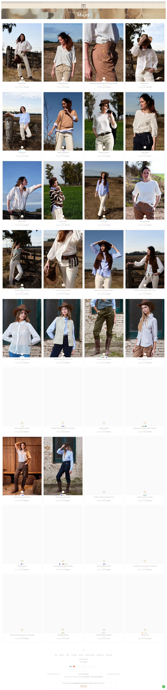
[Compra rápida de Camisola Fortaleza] (63, 78)
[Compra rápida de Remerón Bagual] (145, 216)
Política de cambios (89, 655)
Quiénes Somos (100, 655)
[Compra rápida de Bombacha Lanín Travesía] (104, 354)
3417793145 (84, 662)
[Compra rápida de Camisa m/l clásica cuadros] (145, 492)
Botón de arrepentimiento (97, 676)
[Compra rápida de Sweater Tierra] (63, 216)
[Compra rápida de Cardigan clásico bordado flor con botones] (63, 423)
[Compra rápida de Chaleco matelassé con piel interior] (104, 492)
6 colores (22, 357)
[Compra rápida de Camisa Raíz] (104, 216)
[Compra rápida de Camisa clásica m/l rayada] (145, 354)
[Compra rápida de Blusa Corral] (22, 216)
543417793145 (84, 659)
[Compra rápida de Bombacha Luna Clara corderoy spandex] (145, 423)
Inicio (70, 12)
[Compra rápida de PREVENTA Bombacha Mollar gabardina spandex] (104, 78)
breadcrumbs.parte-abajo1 (81, 12)
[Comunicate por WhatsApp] (163, 686)
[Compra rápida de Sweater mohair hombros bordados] (63, 561)
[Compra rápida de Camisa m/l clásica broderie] (22, 354)
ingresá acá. (87, 676)
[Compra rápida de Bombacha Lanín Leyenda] (63, 492)
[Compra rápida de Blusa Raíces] (22, 147)
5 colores (63, 219)
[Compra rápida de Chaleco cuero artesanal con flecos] (104, 285)
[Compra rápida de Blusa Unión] (22, 78)
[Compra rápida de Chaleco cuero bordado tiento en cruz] (145, 285)
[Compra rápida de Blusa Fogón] (145, 147)
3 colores (144, 219)
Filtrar (127, 14)
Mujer (73, 12)
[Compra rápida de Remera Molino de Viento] (22, 285)
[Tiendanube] (83, 674)
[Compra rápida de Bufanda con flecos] (63, 630)
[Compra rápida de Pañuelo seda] (145, 630)
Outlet (67, 655)
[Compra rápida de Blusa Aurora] (145, 78)
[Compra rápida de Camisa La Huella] (104, 423)
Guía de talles (109, 655)
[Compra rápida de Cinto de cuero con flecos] (63, 285)
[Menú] (3, 6)
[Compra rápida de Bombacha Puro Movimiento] (22, 492)
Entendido (83, 686)
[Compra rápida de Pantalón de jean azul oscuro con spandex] (22, 630)
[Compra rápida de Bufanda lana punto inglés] (104, 630)
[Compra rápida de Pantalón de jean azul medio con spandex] (145, 561)
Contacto (81, 655)
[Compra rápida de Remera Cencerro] (104, 147)
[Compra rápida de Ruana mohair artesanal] (104, 561)
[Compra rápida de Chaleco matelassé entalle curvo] (63, 354)
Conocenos (74, 655)
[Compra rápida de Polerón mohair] (22, 561)
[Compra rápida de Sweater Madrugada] (63, 147)
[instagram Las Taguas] (83, 650)
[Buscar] (36, 6)
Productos (61, 655)
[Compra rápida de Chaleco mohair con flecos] (22, 423)
